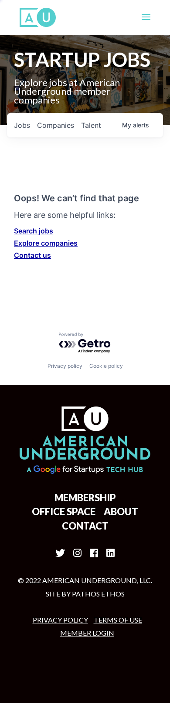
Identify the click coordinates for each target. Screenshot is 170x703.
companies (55, 125)
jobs (22, 125)
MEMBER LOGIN (87, 633)
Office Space (63, 511)
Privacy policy (65, 366)
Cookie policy (106, 366)
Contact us (32, 255)
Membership (85, 497)
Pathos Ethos (98, 594)
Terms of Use (118, 620)
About (121, 511)
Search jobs (33, 231)
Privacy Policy (60, 620)
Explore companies (46, 243)
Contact (85, 526)
